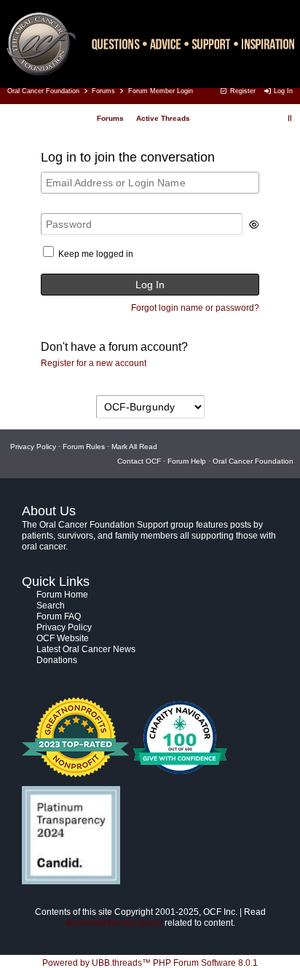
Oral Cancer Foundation (43, 91)
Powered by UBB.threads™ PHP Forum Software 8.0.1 (150, 963)
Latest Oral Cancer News (85, 649)
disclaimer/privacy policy (114, 923)
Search (50, 605)
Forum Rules (84, 447)
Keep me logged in (95, 254)
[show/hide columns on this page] (290, 118)
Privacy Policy (33, 447)
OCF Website (62, 638)
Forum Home (62, 595)
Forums (103, 91)
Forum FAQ (58, 616)
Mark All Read (134, 447)
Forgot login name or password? (195, 308)
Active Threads (163, 118)
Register (242, 91)
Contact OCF (139, 461)
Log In (282, 91)
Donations (56, 660)
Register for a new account (93, 363)
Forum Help (186, 461)
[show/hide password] (253, 225)
